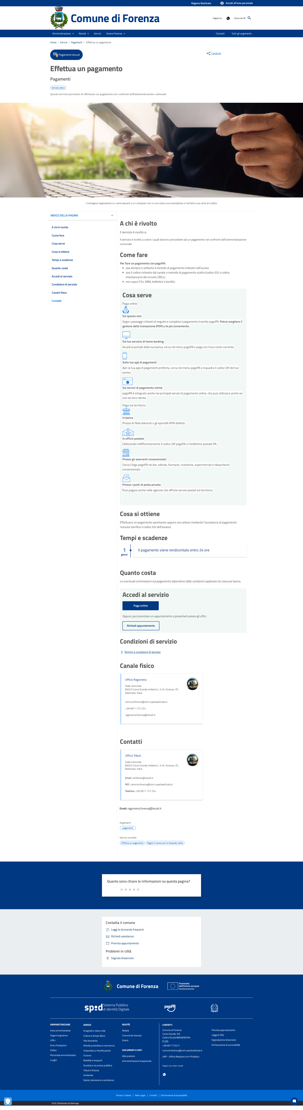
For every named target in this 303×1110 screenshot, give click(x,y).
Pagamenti (77, 42)
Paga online (141, 605)
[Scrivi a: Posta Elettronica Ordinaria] (185, 1053)
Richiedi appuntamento (141, 626)
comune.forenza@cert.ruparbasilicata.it (182, 1050)
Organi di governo (59, 1035)
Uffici (52, 1040)
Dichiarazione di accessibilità (226, 1045)
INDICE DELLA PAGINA (64, 215)
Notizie (125, 1030)
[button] (236, 3)
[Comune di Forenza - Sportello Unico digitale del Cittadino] (59, 18)
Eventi (125, 1040)
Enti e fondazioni (58, 1045)
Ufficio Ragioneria (135, 679)
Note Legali (140, 1095)
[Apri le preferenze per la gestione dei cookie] (8, 1101)
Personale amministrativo (63, 1055)
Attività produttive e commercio (99, 1045)
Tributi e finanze (91, 1070)
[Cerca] (249, 18)
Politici (53, 1050)
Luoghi (53, 1060)
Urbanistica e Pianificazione (97, 1050)
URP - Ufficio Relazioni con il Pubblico (180, 1056)
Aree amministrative (60, 1030)
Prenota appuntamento (223, 1030)
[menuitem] (220, 33)
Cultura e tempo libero (94, 1036)
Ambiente (88, 1075)
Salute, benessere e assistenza (98, 1080)
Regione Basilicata (201, 3)
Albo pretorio (128, 1056)
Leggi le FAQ (218, 1035)
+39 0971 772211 (171, 1045)
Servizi (63, 42)
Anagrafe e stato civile (94, 1030)
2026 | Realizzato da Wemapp (65, 1103)
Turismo (87, 1055)
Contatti (167, 1024)
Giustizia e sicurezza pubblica (97, 1065)
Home (53, 42)
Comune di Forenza (115, 18)
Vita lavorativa (90, 1040)
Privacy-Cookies (123, 1095)
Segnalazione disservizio (224, 1040)
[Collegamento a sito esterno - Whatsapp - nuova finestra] (228, 18)
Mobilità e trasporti (92, 1060)
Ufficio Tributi (133, 755)
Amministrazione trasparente (137, 1061)
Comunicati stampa (132, 1035)
